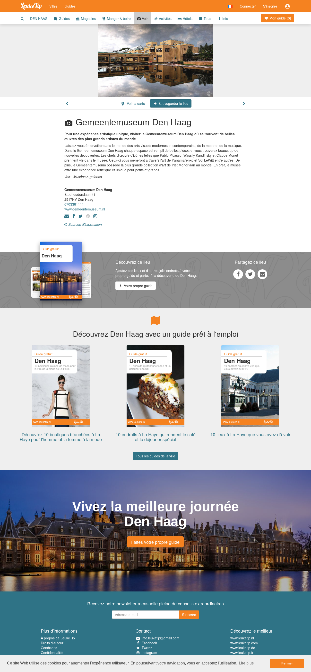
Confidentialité (52, 652)
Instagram (149, 652)
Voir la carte (135, 103)
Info (224, 18)
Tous (207, 18)
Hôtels (187, 18)
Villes (53, 6)
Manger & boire (118, 18)
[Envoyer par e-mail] (262, 274)
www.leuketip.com (244, 642)
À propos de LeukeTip (58, 638)
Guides (70, 6)
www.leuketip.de (242, 647)
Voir (144, 18)
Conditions (49, 647)
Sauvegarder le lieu (172, 103)
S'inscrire (270, 6)
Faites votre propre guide (155, 542)
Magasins (88, 18)
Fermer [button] (287, 663)
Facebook (149, 642)
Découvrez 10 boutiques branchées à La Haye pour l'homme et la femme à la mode (61, 436)
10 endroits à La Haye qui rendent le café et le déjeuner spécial (156, 436)
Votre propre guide (138, 285)
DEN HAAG (39, 18)
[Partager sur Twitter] (250, 274)
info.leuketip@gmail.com (160, 638)
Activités (165, 18)
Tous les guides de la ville (155, 456)
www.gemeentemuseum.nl (84, 209)
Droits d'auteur (52, 642)
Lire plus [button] (246, 663)
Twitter (147, 647)
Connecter (248, 6)
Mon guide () (279, 18)
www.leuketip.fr (241, 652)
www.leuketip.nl (242, 638)
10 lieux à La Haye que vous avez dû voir (250, 434)
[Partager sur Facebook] (238, 274)
